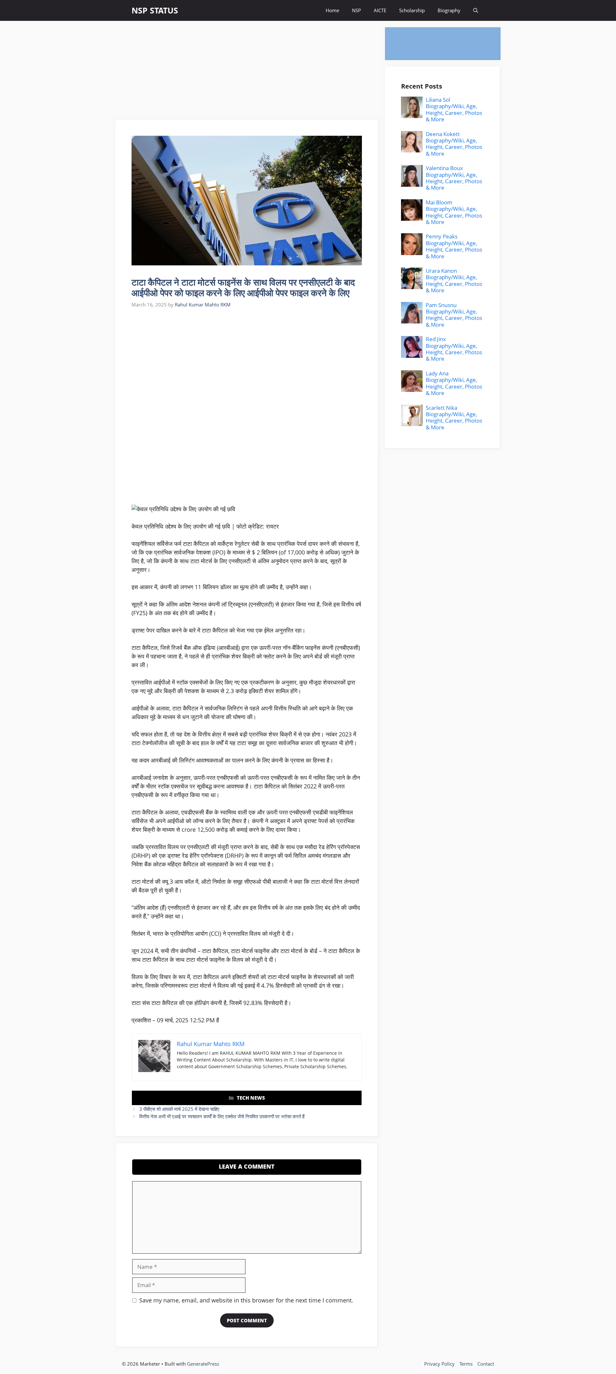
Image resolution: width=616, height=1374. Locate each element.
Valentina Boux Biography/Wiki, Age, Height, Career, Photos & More (454, 177)
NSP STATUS (155, 10)
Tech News (251, 1098)
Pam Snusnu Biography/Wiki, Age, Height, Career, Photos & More (454, 314)
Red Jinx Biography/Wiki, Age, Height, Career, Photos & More (454, 348)
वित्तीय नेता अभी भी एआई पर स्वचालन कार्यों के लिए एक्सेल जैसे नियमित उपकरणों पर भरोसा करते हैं (221, 1116)
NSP (356, 10)
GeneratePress (203, 1364)
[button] (475, 10)
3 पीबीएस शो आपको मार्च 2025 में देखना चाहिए (179, 1109)
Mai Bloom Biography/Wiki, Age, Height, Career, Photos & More (454, 212)
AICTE (380, 10)
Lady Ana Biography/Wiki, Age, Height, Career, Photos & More (454, 383)
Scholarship (412, 10)
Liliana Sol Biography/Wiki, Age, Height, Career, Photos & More (454, 109)
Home (332, 10)
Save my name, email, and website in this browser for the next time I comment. (246, 1300)
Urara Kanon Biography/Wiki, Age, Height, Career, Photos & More (454, 280)
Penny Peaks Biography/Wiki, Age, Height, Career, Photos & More (454, 246)
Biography (449, 10)
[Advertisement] (247, 72)
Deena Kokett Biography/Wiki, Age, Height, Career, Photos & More (454, 143)
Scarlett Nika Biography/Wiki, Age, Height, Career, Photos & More (454, 417)
